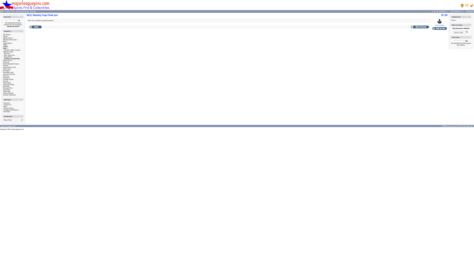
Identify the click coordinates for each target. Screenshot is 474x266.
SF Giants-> (7, 34)
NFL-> (6, 41)
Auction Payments (10, 95)
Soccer (6, 81)
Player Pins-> (8, 60)
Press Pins (7, 69)
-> (6, 48)
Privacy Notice (9, 108)
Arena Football (8, 93)
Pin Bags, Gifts (8, 72)
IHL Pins (7, 53)
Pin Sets (6, 76)
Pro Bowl (7, 71)
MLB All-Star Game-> (11, 40)
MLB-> (6, 36)
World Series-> (9, 38)
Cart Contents (455, 11)
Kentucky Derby (9, 84)
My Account (440, 11)
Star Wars (7, 90)
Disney (6, 65)
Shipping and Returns (11, 110)
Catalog (8, 11)
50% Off (6, 62)
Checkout (469, 11)
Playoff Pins (8, 57)
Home (2, 11)
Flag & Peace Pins (10, 67)
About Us (7, 103)
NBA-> (6, 45)
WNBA (6, 47)
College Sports (9, 79)
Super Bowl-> (8, 43)
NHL (13, 11)
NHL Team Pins (9, 55)
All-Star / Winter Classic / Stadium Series (12, 51)
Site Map (7, 112)
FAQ (5, 106)
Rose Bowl (7, 83)
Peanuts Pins (8, 88)
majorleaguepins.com (17, 129)
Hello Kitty (7, 91)
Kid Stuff (6, 86)
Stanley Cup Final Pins (22, 11)
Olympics (7, 78)
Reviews (33, 11)
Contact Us (7, 105)
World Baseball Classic (11, 64)
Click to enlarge (439, 25)
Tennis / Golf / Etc (9, 74)
